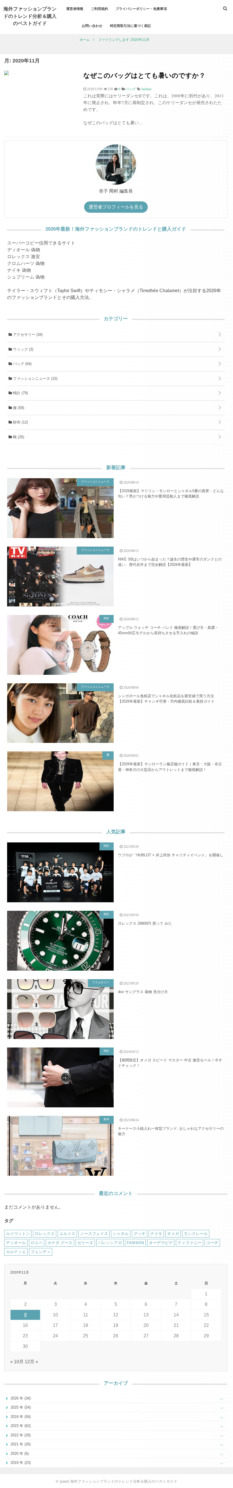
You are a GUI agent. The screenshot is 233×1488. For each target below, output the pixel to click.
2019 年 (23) (20, 1462)
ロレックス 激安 (23, 256)
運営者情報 (74, 8)
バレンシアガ (110, 1242)
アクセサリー (27, 334)
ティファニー (189, 1242)
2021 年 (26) (20, 1444)
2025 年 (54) (20, 1407)
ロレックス (45, 1233)
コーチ (212, 1242)
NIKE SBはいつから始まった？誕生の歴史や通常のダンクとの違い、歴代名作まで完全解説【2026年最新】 (170, 562)
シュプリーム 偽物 (26, 277)
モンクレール (196, 1233)
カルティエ (16, 1251)
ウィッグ (22, 349)
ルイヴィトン (18, 1233)
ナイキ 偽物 (19, 270)
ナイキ (156, 1233)
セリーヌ (85, 1242)
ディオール (16, 1242)
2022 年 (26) (20, 1435)
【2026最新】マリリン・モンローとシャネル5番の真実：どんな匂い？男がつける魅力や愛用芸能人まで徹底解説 (171, 494)
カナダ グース (59, 1242)
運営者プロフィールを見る (116, 207)
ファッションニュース (34, 378)
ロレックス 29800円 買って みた (145, 923)
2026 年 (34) (20, 1398)
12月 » (31, 1361)
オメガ (173, 1233)
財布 (20, 422)
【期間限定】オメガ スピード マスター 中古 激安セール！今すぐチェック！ (170, 1063)
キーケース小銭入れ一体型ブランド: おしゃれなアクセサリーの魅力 (171, 1131)
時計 (20, 393)
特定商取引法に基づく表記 (130, 25)
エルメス (67, 1233)
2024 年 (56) (20, 1417)
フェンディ (41, 1251)
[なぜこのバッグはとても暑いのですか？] (6, 73)
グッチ (139, 1233)
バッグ (22, 364)
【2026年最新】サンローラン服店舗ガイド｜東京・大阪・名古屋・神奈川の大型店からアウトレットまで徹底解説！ (170, 767)
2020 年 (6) (19, 1453)
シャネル (121, 1233)
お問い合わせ (92, 25)
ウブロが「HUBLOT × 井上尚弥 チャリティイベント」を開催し (170, 855)
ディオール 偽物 (23, 249)
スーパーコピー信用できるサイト (41, 243)
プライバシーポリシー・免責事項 (141, 8)
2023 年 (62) (20, 1426)
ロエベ (37, 1242)
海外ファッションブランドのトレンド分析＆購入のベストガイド (30, 15)
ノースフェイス (94, 1233)
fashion (146, 89)
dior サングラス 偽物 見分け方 (143, 992)
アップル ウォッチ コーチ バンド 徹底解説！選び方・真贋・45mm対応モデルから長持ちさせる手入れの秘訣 (168, 630)
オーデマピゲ (161, 1242)
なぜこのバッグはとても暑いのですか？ (144, 75)
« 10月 (17, 1361)
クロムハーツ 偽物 (26, 263)
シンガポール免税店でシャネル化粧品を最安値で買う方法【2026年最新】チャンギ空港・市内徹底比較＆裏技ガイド (166, 699)
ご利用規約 (99, 8)
